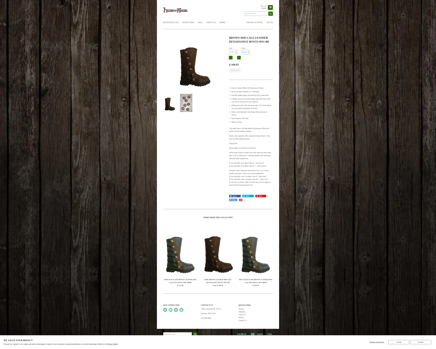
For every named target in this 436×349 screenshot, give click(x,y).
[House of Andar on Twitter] (165, 310)
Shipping (242, 312)
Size (230, 48)
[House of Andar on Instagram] (181, 310)
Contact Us (243, 320)
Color (243, 48)
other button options (242, 139)
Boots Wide (188, 22)
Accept (398, 342)
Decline (421, 342)
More (222, 22)
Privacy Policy (113, 344)
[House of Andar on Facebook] (170, 310)
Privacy (241, 317)
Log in (269, 22)
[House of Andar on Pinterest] (176, 310)
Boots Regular (171, 22)
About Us (211, 22)
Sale (200, 22)
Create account (254, 22)
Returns (241, 309)
